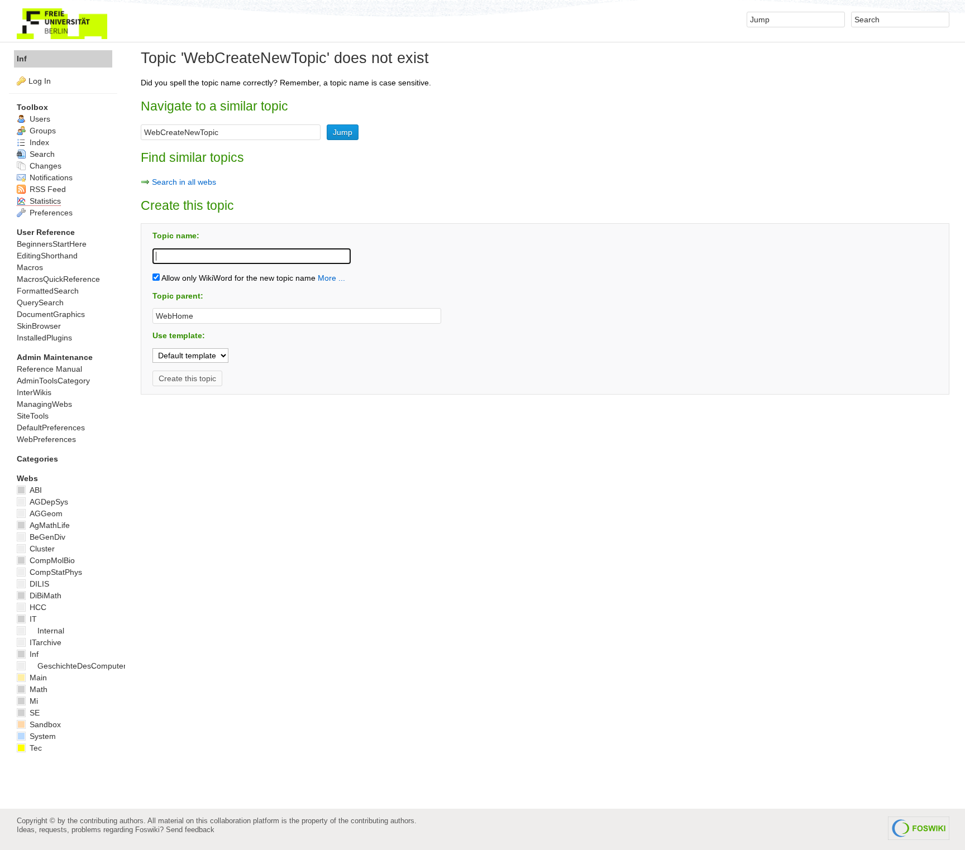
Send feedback (190, 829)
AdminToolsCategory (53, 380)
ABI (34, 490)
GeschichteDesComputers (83, 665)
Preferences (50, 212)
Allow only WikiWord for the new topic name (238, 277)
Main (37, 677)
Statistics (44, 200)
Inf (22, 58)
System (41, 736)
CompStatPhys (54, 572)
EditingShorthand (47, 255)
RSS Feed (46, 189)
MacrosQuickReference (58, 279)
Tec (34, 747)
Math (37, 689)
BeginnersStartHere (52, 243)
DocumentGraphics (51, 314)
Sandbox (44, 724)
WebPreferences (46, 439)
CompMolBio (51, 560)
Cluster (41, 548)
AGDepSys (47, 501)
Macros (30, 267)
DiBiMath (44, 595)
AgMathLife (48, 525)
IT (32, 618)
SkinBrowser (39, 325)
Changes (44, 165)
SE (33, 712)
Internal (50, 630)
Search (41, 154)
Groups (41, 130)
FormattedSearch (48, 290)
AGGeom (45, 513)
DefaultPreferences (51, 427)
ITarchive (44, 642)
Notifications (50, 177)
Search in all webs (184, 181)
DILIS (38, 583)
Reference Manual (49, 368)
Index (38, 142)
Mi (32, 701)
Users (38, 118)
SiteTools (33, 415)
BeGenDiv (46, 536)
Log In (39, 80)
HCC (36, 607)
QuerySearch (40, 302)
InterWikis (34, 392)
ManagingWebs (44, 404)
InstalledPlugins (44, 337)
